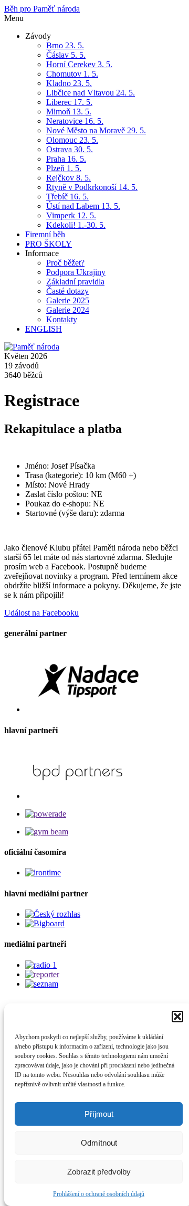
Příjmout (99, 1113)
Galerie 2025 (67, 300)
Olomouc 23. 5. (72, 139)
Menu (14, 18)
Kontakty (61, 319)
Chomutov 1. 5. (72, 73)
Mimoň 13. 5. (68, 111)
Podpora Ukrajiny (76, 272)
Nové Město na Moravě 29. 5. (96, 130)
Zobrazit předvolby (99, 1171)
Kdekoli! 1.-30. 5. (76, 224)
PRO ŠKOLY (48, 243)
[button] (177, 1016)
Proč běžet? (65, 262)
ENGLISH (43, 328)
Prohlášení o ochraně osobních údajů (98, 1194)
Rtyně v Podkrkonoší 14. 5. (92, 187)
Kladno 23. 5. (69, 83)
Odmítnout (99, 1142)
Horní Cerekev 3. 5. (79, 64)
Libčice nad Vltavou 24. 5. (90, 92)
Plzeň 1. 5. (63, 168)
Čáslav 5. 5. (66, 54)
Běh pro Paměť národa (42, 8)
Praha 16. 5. (66, 158)
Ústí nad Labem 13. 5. (83, 206)
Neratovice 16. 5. (74, 121)
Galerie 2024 (67, 309)
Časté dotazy (67, 291)
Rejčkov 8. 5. (68, 177)
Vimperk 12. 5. (71, 215)
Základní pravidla (75, 281)
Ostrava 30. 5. (69, 149)
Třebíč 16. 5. (67, 196)
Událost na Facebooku (41, 612)
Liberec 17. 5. (69, 102)
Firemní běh (45, 234)
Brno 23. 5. (65, 45)
